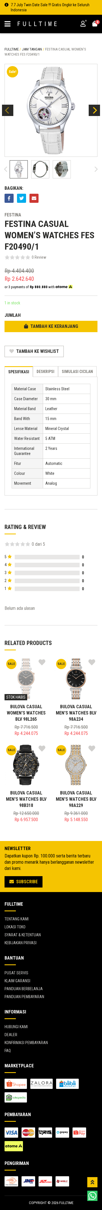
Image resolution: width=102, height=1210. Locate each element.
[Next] (94, 110)
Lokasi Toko (15, 927)
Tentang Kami (17, 919)
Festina (13, 215)
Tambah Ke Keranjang (53, 326)
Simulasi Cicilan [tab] (77, 371)
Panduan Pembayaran (24, 996)
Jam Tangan (32, 49)
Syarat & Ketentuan (23, 935)
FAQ (8, 1050)
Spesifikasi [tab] (18, 372)
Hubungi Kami (16, 1027)
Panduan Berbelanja (24, 988)
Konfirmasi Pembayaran (26, 1042)
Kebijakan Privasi (21, 943)
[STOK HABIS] (26, 678)
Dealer (11, 1034)
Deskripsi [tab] (45, 371)
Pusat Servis (16, 973)
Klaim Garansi (17, 981)
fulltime (12, 49)
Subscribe (26, 881)
